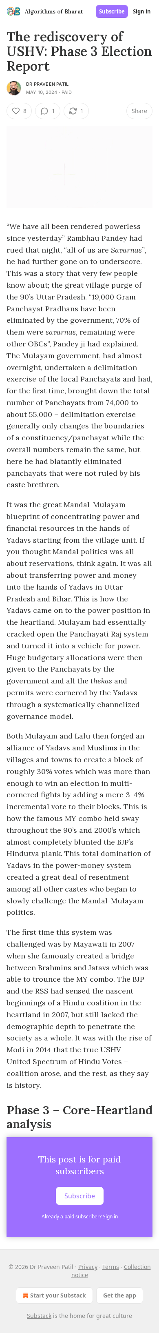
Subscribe (112, 11)
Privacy (87, 1267)
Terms (110, 1267)
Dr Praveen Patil (47, 84)
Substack (39, 1316)
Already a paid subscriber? (80, 1216)
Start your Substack (58, 1295)
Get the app (119, 1295)
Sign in (142, 11)
